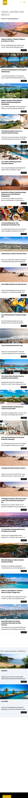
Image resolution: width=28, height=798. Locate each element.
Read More (23, 50)
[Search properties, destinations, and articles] (20, 2)
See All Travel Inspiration (9, 19)
